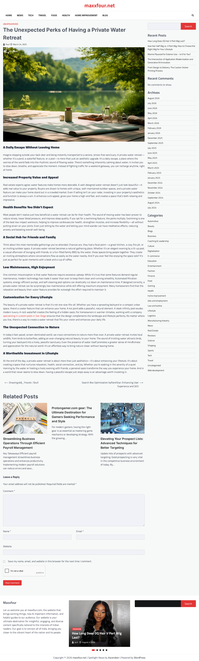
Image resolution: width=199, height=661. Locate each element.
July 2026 (152, 103)
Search (188, 26)
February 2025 (154, 172)
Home (9, 15)
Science (151, 340)
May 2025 (152, 157)
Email (80, 531)
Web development (156, 370)
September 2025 (155, 142)
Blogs (150, 231)
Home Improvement (86, 15)
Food (54, 15)
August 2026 (154, 98)
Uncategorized (10, 24)
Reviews (152, 335)
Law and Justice (155, 305)
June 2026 (152, 108)
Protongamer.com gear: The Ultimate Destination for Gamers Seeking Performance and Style (73, 414)
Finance (151, 275)
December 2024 (155, 182)
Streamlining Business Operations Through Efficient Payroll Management (24, 443)
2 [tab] (97, 650)
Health (66, 15)
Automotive (153, 221)
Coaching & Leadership (158, 240)
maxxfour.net (99, 5)
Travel (42, 15)
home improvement (157, 295)
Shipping (152, 345)
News (20, 15)
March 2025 (153, 167)
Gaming (151, 285)
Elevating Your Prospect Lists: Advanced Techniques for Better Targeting (122, 443)
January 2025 (154, 177)
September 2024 (155, 197)
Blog (105, 15)
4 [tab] (103, 650)
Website (7, 546)
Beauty (151, 226)
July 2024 (152, 207)
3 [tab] (100, 650)
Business (152, 235)
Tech (30, 15)
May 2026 (152, 113)
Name (7, 531)
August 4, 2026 (88, 642)
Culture (151, 245)
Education (152, 260)
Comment (9, 491)
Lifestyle (152, 310)
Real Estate (153, 330)
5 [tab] (106, 650)
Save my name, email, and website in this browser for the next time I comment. (50, 561)
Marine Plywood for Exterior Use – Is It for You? (169, 54)
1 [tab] (93, 650)
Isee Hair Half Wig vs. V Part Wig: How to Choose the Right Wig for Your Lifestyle (171, 47)
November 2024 (155, 187)
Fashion (151, 270)
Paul (7, 44)
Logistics (152, 315)
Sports (151, 350)
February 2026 (154, 127)
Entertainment (154, 265)
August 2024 (154, 202)
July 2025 (152, 147)
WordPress (139, 657)
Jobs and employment (158, 300)
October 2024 (154, 192)
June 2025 (152, 152)
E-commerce (154, 255)
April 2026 (152, 118)
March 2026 (153, 122)
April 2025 (152, 162)
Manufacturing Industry (158, 320)
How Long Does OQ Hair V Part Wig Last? (166, 41)
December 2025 (155, 137)
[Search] (192, 15)
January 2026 (154, 132)
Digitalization (154, 250)
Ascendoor (113, 657)
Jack (76, 642)
